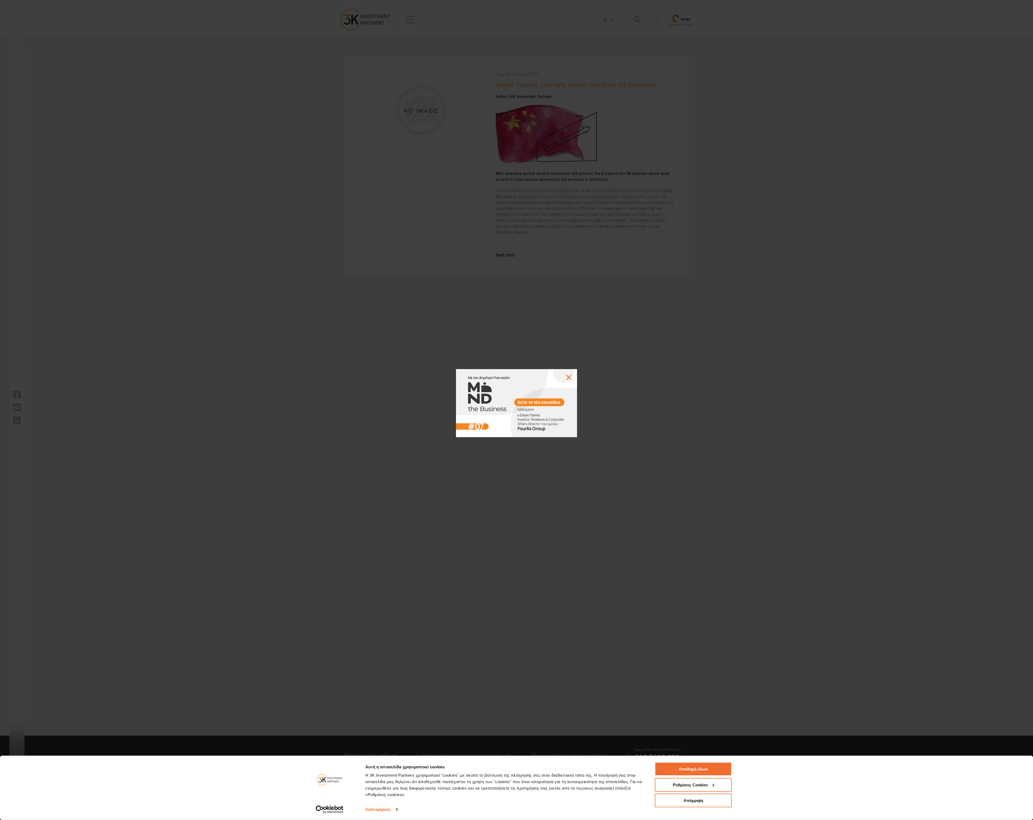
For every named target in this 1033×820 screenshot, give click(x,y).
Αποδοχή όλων (693, 769)
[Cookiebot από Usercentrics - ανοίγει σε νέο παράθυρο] (329, 809)
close (568, 377)
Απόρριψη (693, 800)
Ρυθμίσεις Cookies (690, 784)
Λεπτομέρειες (378, 809)
